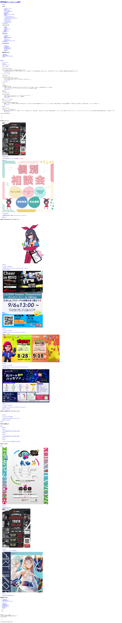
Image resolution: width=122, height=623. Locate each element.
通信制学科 (6, 13)
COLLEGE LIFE (5, 23)
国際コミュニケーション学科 (9, 14)
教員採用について (7, 47)
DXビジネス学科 (7, 10)
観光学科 (5, 15)
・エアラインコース (7, 21)
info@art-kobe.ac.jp (5, 55)
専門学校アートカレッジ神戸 (10, 2)
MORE (1, 421)
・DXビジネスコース (7, 22)
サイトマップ (6, 49)
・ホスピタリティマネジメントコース (10, 18)
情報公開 (5, 50)
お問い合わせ (6, 35)
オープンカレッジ (7, 39)
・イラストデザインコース (8, 16)
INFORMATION (5, 41)
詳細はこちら (4, 160)
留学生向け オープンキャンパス (9, 40)
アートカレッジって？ (8, 8)
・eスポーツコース (7, 19)
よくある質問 (6, 46)
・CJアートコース (7, 20)
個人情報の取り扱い (7, 48)
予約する (8, 269)
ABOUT (3, 4)
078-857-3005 (4, 54)
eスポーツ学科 (6, 12)
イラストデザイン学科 (8, 11)
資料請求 (5, 36)
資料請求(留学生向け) (8, 37)
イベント (5, 38)
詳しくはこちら (7, 80)
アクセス (5, 45)
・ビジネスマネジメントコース (9, 17)
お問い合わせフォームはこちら (7, 601)
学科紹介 (5, 9)
